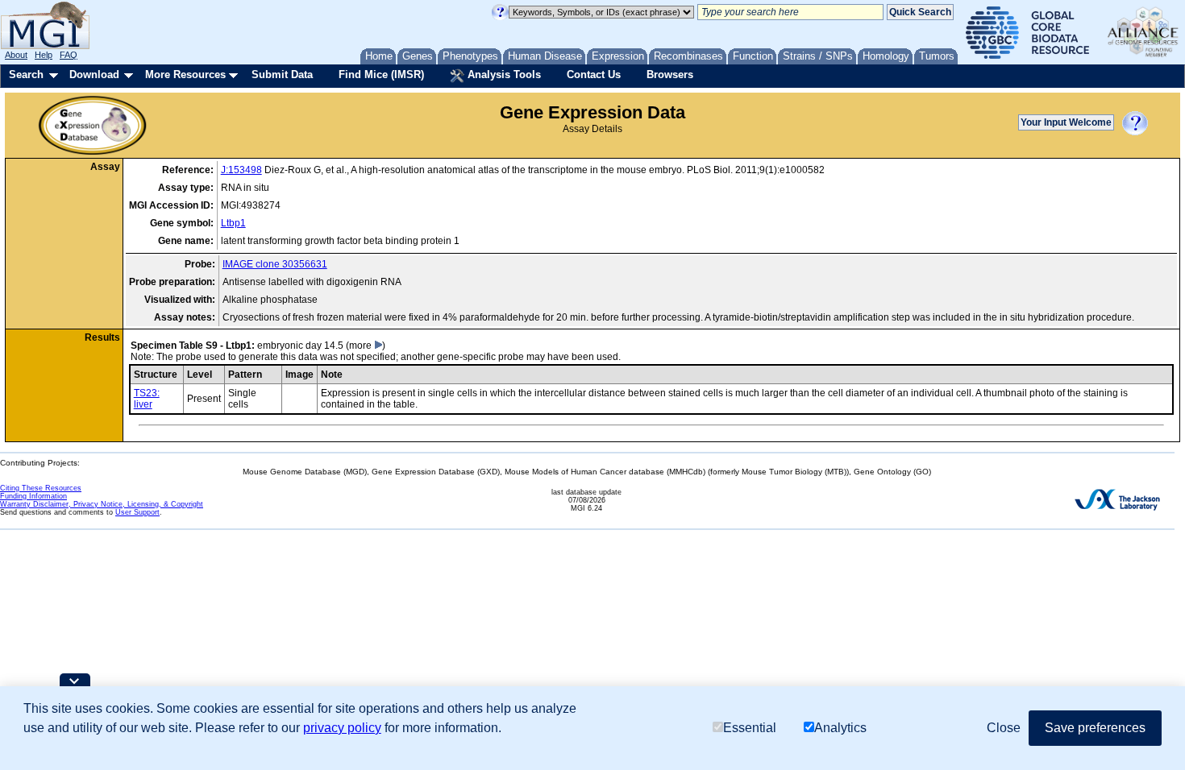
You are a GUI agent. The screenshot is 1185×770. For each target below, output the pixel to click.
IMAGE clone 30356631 (274, 264)
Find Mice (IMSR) (381, 74)
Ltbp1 (233, 223)
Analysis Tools (502, 74)
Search (26, 74)
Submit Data (282, 74)
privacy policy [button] (342, 728)
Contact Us (594, 74)
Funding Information (33, 496)
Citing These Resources (40, 488)
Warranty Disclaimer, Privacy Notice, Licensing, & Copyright (101, 504)
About (16, 55)
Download (94, 74)
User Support (137, 512)
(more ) (365, 345)
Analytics (840, 728)
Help (43, 55)
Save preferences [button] (1095, 728)
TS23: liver (147, 398)
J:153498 (241, 170)
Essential (749, 728)
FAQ (68, 55)
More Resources (185, 74)
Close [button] (1004, 728)
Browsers (670, 74)
